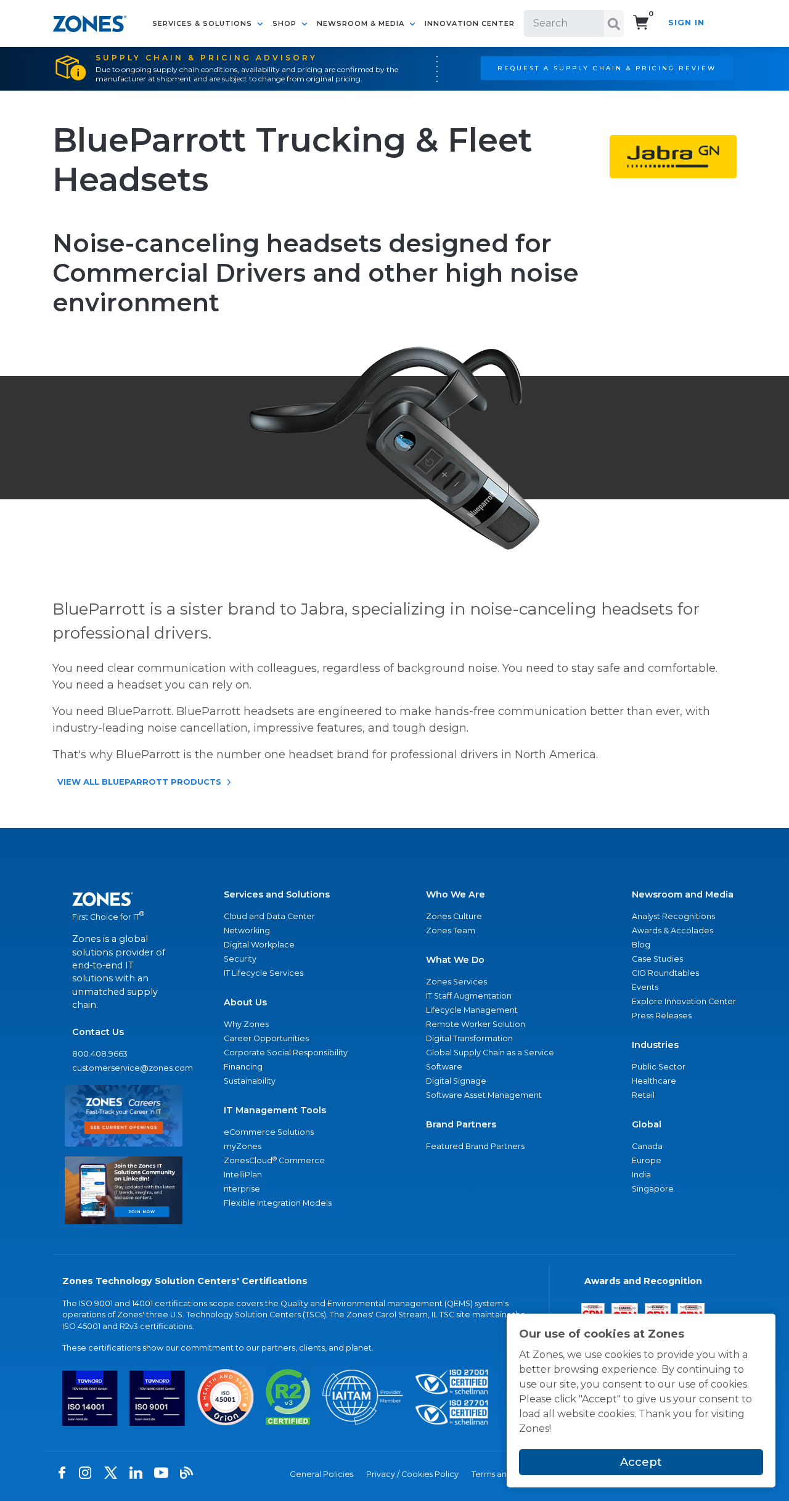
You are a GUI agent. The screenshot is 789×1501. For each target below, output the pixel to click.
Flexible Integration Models (278, 1203)
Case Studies (657, 958)
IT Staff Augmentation (469, 995)
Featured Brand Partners (475, 1146)
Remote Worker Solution (475, 1024)
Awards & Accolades (672, 930)
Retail (643, 1095)
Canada (647, 1146)
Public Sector (658, 1066)
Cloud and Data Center (269, 916)
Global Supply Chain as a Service (490, 1052)
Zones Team (450, 930)
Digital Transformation (469, 1038)
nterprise (242, 1188)
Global (646, 1124)
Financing (243, 1066)
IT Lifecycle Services (263, 973)
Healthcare (654, 1081)
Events (645, 987)
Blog (641, 944)
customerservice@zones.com (123, 1068)
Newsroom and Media (683, 894)
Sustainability (250, 1081)
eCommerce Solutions (269, 1132)
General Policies (321, 1474)
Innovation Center (470, 23)
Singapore (653, 1188)
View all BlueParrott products (139, 782)
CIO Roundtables (665, 973)
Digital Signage (456, 1081)
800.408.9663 (100, 1053)
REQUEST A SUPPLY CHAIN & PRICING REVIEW (606, 68)
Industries (655, 1044)
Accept (641, 1462)
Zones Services (456, 981)
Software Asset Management (484, 1095)
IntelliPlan (243, 1174)
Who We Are (455, 894)
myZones (242, 1146)
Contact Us (98, 1031)
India (641, 1174)
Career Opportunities (266, 1038)
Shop (285, 23)
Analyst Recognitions (673, 916)
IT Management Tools (275, 1110)
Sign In (686, 22)
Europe (646, 1160)
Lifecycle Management (472, 1010)
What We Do (455, 959)
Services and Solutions (277, 894)
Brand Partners (461, 1124)
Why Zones (246, 1024)
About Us (245, 1002)
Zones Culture (454, 916)
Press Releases (662, 1015)
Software (444, 1066)
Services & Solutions (203, 23)
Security (240, 958)
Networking (247, 930)
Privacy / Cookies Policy (412, 1474)
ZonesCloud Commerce (274, 1160)
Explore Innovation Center (684, 1001)
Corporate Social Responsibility (286, 1052)
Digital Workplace (259, 944)
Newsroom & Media (362, 23)
